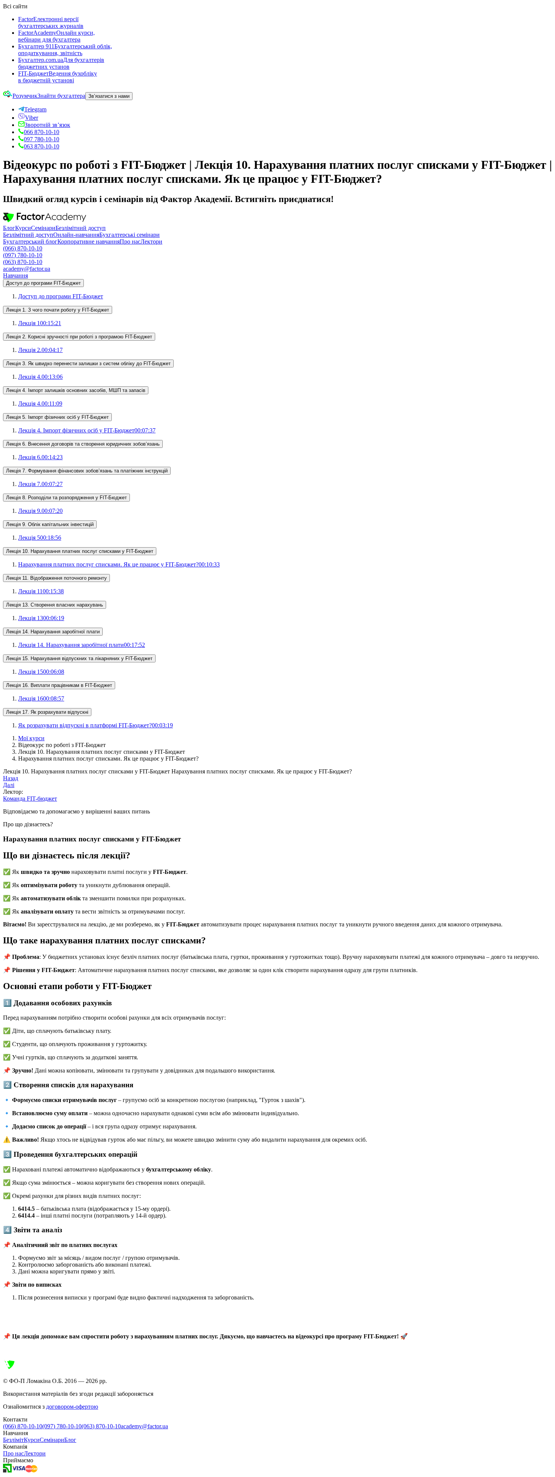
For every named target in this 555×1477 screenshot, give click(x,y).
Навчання (15, 275)
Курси (23, 228)
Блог (9, 228)
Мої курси (31, 738)
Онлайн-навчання (76, 235)
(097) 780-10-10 (22, 255)
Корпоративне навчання (88, 241)
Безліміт (13, 1440)
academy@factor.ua (26, 268)
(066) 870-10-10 (22, 248)
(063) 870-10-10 (22, 262)
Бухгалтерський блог (30, 241)
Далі (8, 785)
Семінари (43, 228)
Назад (10, 778)
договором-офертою (72, 1406)
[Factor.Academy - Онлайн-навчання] (44, 221)
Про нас (130, 241)
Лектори (151, 241)
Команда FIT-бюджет (30, 798)
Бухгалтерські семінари (129, 235)
